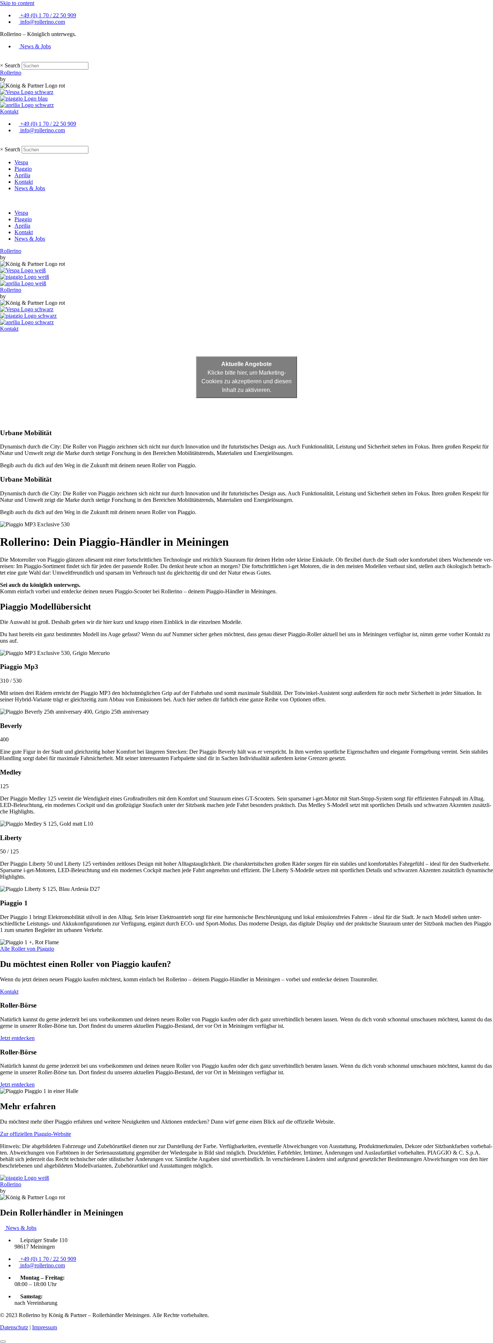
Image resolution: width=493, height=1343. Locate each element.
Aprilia (22, 175)
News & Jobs (29, 188)
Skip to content (17, 3)
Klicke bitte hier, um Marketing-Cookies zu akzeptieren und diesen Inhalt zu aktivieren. (246, 377)
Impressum (44, 1327)
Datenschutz (14, 1327)
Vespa (21, 162)
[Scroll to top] (3, 1341)
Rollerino (10, 73)
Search (12, 65)
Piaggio (23, 169)
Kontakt (23, 182)
